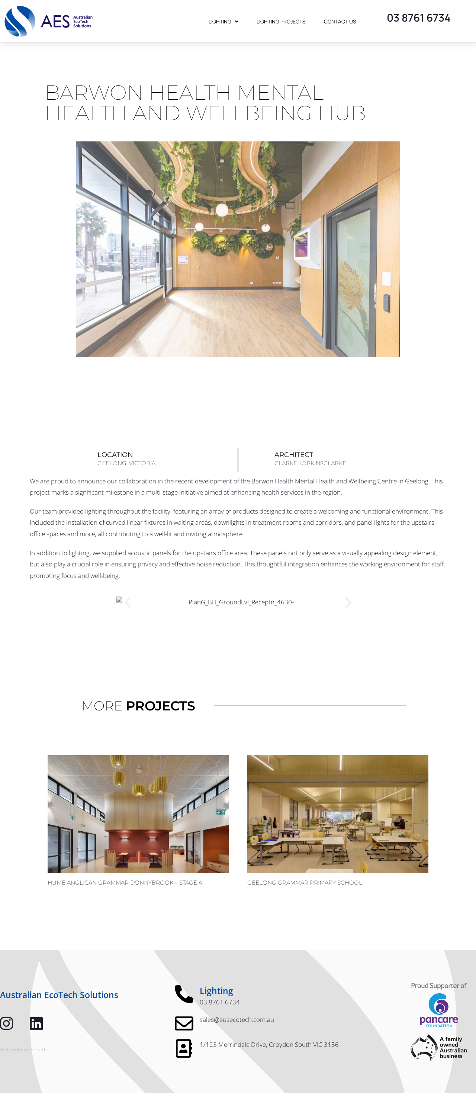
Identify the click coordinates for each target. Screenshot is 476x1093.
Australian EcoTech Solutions (59, 995)
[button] (127, 602)
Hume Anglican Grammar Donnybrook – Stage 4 (125, 882)
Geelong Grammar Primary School (304, 882)
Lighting (220, 21)
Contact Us (340, 21)
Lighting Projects (281, 21)
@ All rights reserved (22, 1049)
